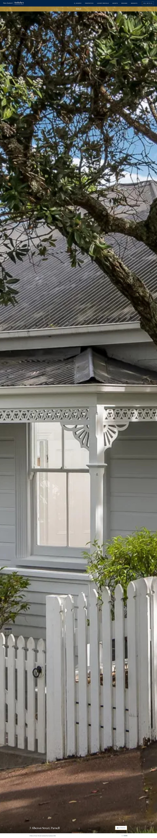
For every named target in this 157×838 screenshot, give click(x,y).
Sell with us (147, 3)
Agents (115, 3)
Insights (134, 3)
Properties (89, 3)
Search (78, 3)
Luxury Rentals (103, 3)
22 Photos (122, 828)
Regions (124, 3)
